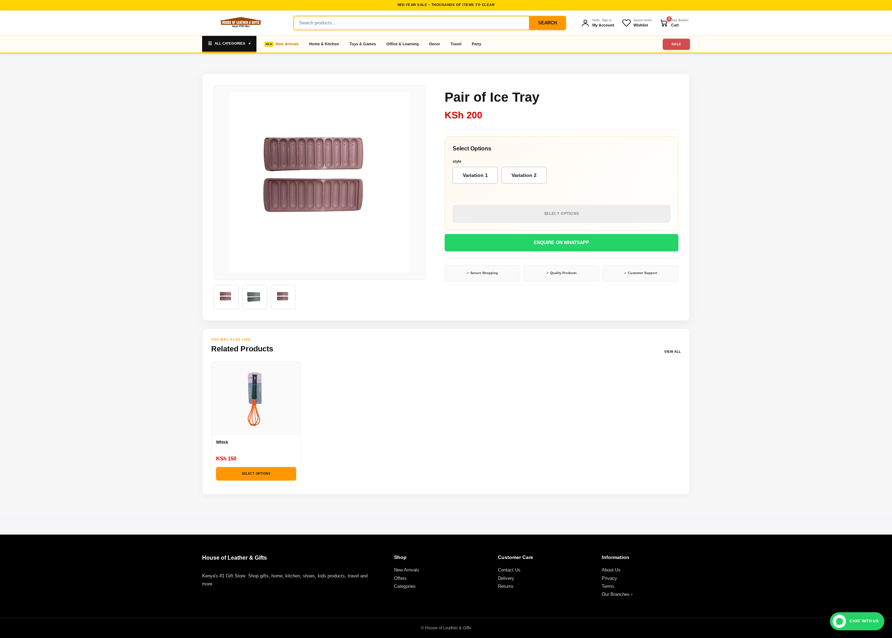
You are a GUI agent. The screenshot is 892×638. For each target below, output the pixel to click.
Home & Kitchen (324, 44)
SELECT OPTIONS (561, 213)
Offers (400, 578)
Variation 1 (475, 175)
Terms (608, 586)
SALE (676, 44)
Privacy (609, 578)
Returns (506, 586)
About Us (611, 570)
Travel (456, 44)
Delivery (506, 578)
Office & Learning (402, 44)
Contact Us (509, 570)
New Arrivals (287, 44)
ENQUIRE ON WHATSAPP (561, 242)
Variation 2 (524, 175)
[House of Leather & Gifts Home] (240, 23)
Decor (434, 44)
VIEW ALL (672, 351)
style (457, 161)
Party (476, 44)
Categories (405, 586)
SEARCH (547, 22)
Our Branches (617, 594)
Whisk (222, 442)
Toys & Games (362, 44)
